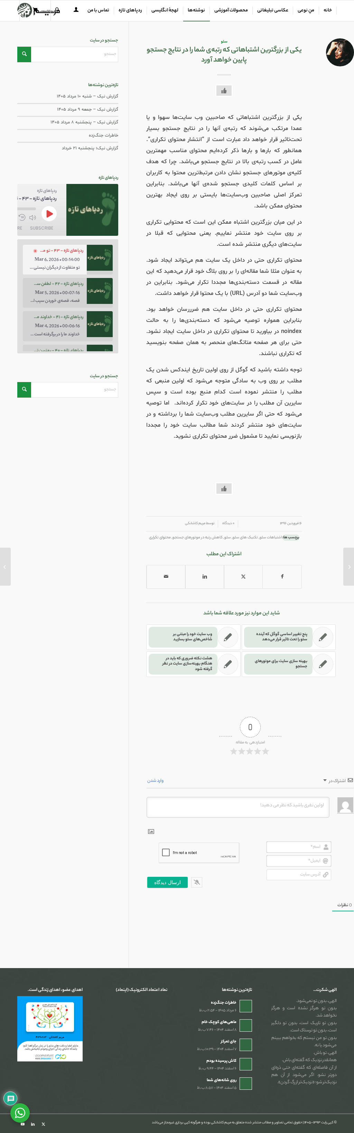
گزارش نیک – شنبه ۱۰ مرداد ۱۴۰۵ (87, 96)
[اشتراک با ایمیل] (166, 576)
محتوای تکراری (160, 538)
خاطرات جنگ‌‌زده (103, 135)
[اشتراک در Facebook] (282, 576)
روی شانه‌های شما (221, 1080)
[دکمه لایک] (224, 90)
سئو (224, 42)
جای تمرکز (228, 1041)
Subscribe (41, 228)
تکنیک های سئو (245, 538)
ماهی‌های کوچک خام (219, 1022)
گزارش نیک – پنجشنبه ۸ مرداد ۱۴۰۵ (84, 122)
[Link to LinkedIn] (33, 1124)
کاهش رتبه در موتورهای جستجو (198, 538)
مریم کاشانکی (195, 523)
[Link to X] (43, 1124)
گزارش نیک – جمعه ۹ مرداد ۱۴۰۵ (87, 109)
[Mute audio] (32, 217)
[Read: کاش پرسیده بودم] (246, 1064)
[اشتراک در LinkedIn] (205, 576)
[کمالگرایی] (348, 567)
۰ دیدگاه (228, 523)
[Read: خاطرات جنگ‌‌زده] (246, 1006)
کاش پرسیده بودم (221, 1061)
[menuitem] (328, 10)
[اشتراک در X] (243, 576)
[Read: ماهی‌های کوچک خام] (246, 1025)
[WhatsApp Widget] (20, 1113)
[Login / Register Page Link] (76, 11)
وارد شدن (155, 780)
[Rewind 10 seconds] (22, 217)
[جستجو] (57, 10)
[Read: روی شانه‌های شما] (246, 1083)
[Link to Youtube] (22, 1124)
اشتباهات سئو (271, 538)
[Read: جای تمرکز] (246, 1045)
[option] (68, 260)
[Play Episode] (49, 213)
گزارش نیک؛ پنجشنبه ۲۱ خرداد (90, 148)
